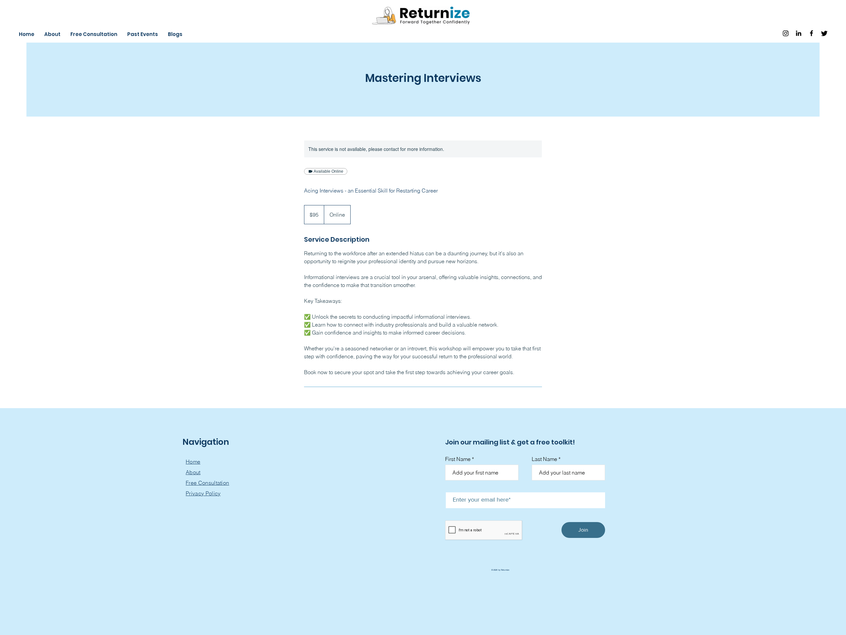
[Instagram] (785, 33)
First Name (458, 459)
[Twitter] (824, 33)
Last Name (544, 459)
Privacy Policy (203, 493)
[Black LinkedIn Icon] (798, 33)
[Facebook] (811, 33)
